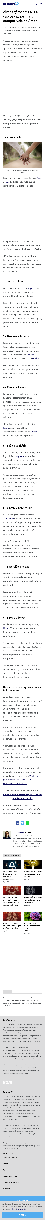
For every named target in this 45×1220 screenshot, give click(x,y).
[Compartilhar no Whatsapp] (27, 823)
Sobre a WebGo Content (11, 1176)
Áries (39, 178)
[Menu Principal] (36, 4)
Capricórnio (8, 518)
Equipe (5, 1170)
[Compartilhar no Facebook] (17, 823)
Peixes (6, 427)
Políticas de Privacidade (11, 1182)
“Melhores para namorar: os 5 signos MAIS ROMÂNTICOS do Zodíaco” (20, 779)
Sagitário (19, 456)
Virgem (31, 288)
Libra (5, 628)
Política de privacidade (18, 1209)
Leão (7, 182)
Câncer (33, 431)
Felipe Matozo (18, 833)
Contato (5, 1164)
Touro (23, 288)
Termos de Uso (8, 1188)
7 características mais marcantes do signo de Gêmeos (33, 900)
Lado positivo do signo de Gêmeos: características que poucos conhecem (11, 901)
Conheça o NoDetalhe (10, 1158)
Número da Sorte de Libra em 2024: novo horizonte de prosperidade (11, 875)
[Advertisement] (22, 88)
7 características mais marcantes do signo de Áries (33, 874)
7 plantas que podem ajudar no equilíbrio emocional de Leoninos (32, 927)
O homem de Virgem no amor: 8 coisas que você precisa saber (12, 925)
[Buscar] (41, 4)
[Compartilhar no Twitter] (22, 823)
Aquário (35, 358)
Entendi (22, 1215)
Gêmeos (30, 354)
